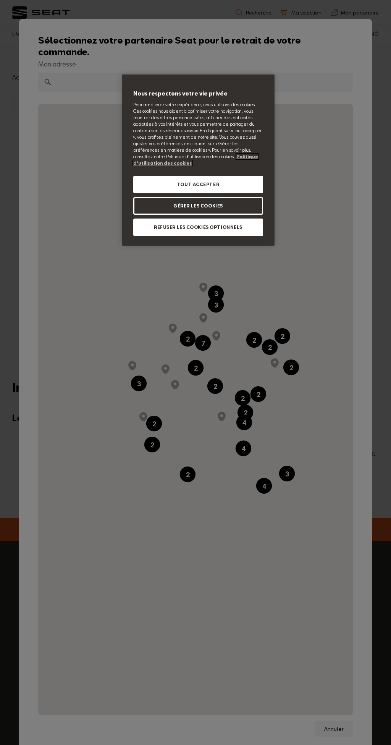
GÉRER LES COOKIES (198, 205)
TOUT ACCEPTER (198, 184)
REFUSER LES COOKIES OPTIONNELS (198, 227)
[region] (198, 160)
